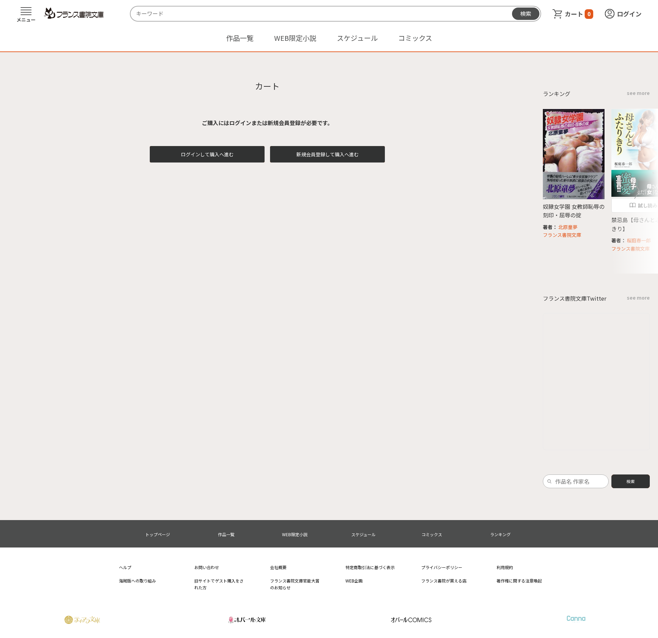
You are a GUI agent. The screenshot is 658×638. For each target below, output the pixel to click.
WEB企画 (354, 580)
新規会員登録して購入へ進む (327, 154)
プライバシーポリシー (441, 567)
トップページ (157, 534)
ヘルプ (125, 567)
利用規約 (505, 567)
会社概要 (278, 567)
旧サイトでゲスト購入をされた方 (219, 584)
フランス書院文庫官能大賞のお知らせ (294, 584)
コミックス (415, 38)
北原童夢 (567, 227)
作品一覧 (240, 38)
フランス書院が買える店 (443, 580)
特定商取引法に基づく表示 (370, 567)
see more (638, 92)
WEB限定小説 (295, 38)
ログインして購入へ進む (207, 154)
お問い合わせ (206, 567)
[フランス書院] (73, 13)
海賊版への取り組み (137, 580)
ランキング (500, 534)
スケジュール (357, 38)
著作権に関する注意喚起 (519, 580)
